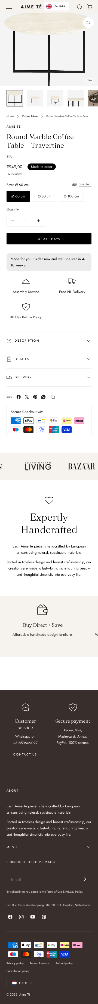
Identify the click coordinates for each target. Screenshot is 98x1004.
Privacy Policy (73, 892)
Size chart (85, 184)
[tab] (15, 98)
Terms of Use (55, 892)
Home (10, 116)
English (59, 6)
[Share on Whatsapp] (43, 396)
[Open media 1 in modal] (88, 22)
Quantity (13, 209)
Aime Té (24, 994)
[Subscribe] (85, 879)
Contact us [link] (25, 754)
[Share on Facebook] (18, 396)
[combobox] (56, 6)
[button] (9, 7)
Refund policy (64, 963)
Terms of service (39, 963)
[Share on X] (26, 396)
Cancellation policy (18, 971)
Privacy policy (15, 963)
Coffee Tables (30, 116)
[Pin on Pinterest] (35, 396)
